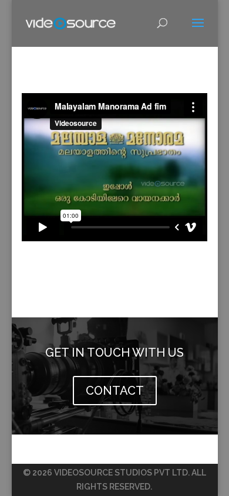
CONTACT (115, 391)
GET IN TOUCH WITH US (114, 353)
